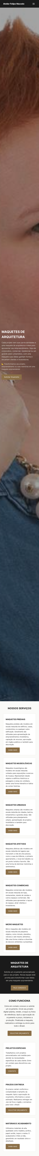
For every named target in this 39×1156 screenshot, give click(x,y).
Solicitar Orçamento (11, 377)
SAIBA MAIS (12, 750)
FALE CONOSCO (19, 988)
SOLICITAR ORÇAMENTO (19, 1033)
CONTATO (12, 1071)
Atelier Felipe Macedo (13, 4)
